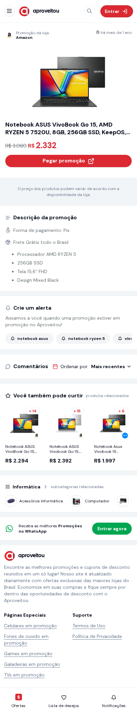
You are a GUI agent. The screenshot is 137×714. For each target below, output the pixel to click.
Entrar (112, 11)
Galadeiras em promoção (32, 664)
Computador (97, 501)
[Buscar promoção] (89, 11)
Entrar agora (111, 529)
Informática (26, 487)
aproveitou (46, 11)
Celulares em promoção (30, 626)
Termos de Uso (88, 626)
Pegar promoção (64, 160)
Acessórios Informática (41, 501)
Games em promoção (28, 654)
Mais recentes (108, 366)
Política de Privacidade (97, 636)
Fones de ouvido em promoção (26, 639)
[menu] (9, 11)
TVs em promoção (24, 675)
